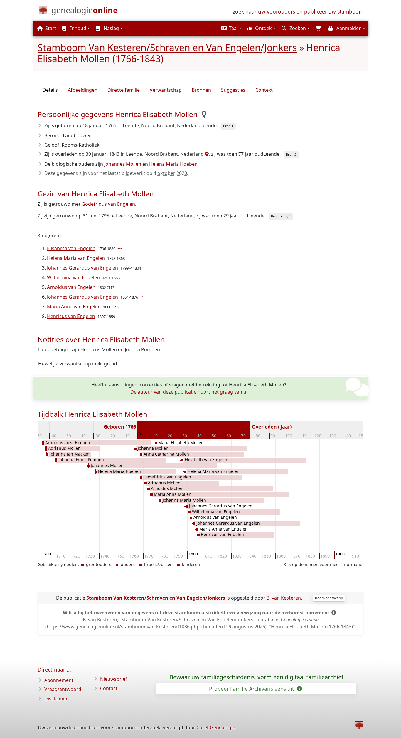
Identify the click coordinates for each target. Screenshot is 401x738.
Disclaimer (56, 698)
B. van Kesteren (284, 598)
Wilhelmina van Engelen (73, 277)
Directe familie (123, 90)
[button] (230, 28)
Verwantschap (166, 90)
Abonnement (58, 680)
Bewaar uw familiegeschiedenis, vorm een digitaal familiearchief (256, 677)
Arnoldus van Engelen (71, 287)
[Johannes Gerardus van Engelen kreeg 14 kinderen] (143, 297)
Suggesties (233, 90)
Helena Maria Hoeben (173, 164)
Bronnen (201, 90)
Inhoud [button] (77, 28)
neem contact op (329, 597)
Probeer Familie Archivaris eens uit (252, 688)
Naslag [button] (110, 28)
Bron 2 (291, 154)
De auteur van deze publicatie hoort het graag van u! (188, 392)
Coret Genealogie (215, 727)
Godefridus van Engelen (108, 204)
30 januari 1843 (102, 154)
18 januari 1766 (99, 125)
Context (264, 90)
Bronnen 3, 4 (281, 216)
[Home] (359, 725)
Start (50, 28)
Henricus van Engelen (71, 316)
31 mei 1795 (96, 215)
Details (50, 90)
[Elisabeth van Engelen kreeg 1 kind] (121, 248)
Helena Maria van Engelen (76, 258)
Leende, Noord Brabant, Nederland (162, 125)
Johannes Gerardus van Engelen (82, 268)
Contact (108, 688)
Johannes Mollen (122, 164)
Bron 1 (228, 126)
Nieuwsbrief (113, 679)
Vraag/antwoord (62, 689)
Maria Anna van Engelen (74, 306)
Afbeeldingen (82, 90)
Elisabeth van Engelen (71, 248)
